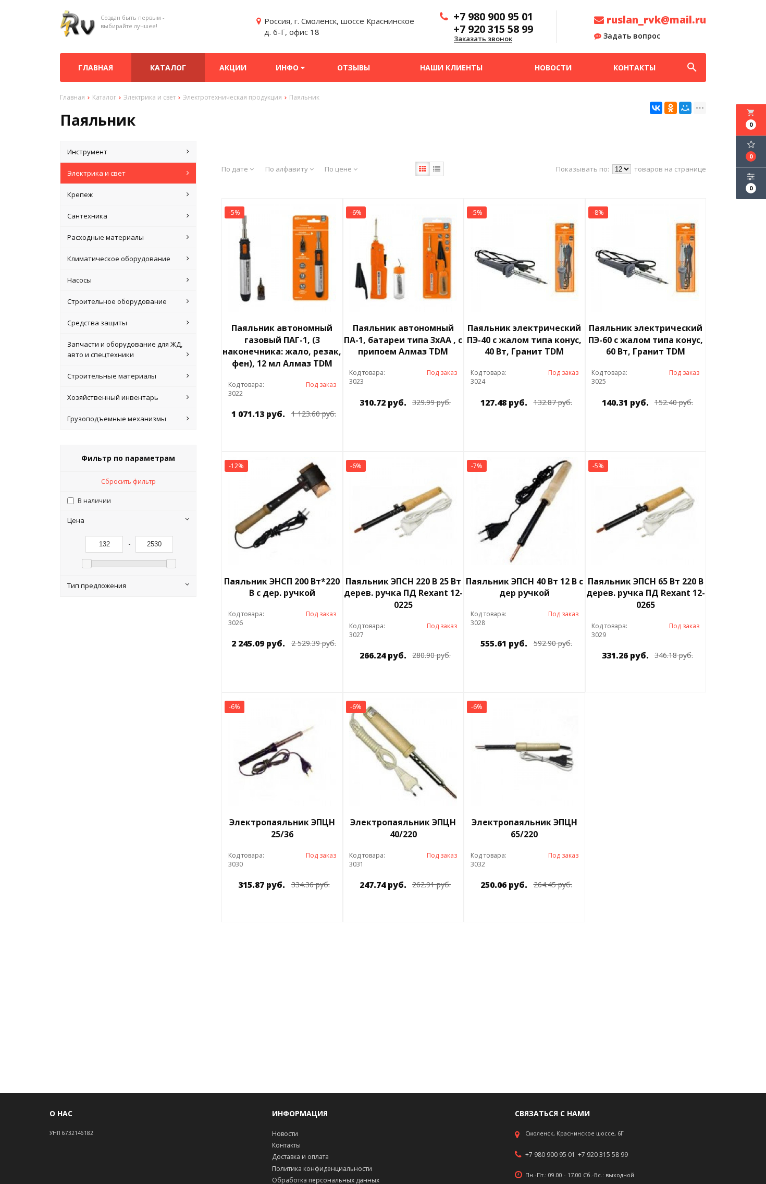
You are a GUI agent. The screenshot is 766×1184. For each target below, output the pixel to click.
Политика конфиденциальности (322, 1168)
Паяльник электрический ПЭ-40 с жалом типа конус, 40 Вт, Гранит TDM (524, 340)
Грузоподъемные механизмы (116, 418)
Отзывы (353, 67)
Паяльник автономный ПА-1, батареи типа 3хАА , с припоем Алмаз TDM (403, 340)
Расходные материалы (105, 237)
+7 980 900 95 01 (550, 1155)
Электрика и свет (96, 173)
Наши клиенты (451, 67)
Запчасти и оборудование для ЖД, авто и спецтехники (124, 349)
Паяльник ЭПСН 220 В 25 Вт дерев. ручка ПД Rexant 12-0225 (403, 593)
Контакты (634, 67)
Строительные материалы (111, 376)
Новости (553, 67)
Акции (232, 67)
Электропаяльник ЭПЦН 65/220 (524, 828)
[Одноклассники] (670, 108)
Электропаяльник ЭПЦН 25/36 (282, 828)
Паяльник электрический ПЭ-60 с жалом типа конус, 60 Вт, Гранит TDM (645, 340)
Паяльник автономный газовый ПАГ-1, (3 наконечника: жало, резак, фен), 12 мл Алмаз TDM (282, 346)
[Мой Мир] (685, 108)
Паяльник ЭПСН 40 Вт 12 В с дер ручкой (524, 587)
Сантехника (87, 216)
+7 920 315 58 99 (603, 1155)
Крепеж (80, 194)
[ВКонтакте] (656, 108)
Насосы (79, 280)
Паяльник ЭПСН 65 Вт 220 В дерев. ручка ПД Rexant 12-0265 (645, 593)
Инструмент (87, 151)
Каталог (168, 67)
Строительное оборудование (117, 301)
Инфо (288, 67)
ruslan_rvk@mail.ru (655, 20)
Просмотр (309, 437)
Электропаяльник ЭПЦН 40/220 (403, 828)
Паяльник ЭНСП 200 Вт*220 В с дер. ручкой (282, 587)
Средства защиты (97, 322)
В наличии (94, 501)
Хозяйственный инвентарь (112, 397)
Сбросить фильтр (128, 481)
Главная (95, 67)
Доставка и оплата (300, 1156)
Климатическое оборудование (118, 258)
